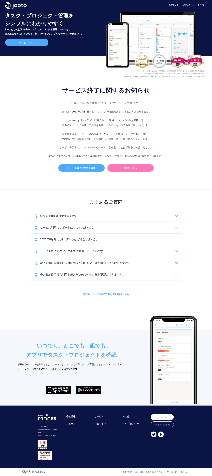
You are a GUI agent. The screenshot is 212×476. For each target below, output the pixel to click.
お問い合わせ (188, 5)
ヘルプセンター (173, 5)
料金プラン (100, 423)
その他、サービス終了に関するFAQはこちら (106, 294)
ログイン (201, 5)
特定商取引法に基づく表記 (149, 472)
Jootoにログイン (27, 42)
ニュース (71, 423)
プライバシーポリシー (178, 472)
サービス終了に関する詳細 (81, 168)
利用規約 (127, 472)
